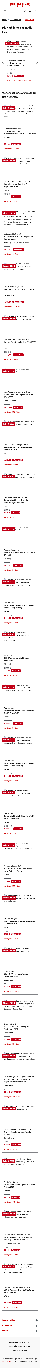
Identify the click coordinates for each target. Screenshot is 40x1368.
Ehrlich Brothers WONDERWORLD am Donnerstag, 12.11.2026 (16, 64)
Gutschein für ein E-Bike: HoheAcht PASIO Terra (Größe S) (19, 711)
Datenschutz (24, 1342)
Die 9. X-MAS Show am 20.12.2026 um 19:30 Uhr (19, 553)
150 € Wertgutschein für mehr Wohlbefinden (17, 659)
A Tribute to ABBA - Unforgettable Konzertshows (18, 237)
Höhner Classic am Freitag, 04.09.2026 (20, 342)
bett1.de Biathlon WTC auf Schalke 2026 (19, 290)
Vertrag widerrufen (20, 1350)
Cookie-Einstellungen (17, 1346)
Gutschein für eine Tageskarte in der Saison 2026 (19, 1185)
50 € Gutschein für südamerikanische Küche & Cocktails (20, 132)
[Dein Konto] (29, 11)
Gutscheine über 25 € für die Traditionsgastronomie (16, 501)
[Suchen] (24, 11)
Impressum (13, 1342)
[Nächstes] (37, 62)
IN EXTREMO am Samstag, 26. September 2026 (16, 1027)
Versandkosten (8, 1361)
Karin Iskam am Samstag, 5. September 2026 (15, 185)
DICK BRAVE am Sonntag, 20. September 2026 (16, 975)
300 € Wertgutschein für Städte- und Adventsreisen (19, 1291)
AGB (28, 1346)
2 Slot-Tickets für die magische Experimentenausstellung (17, 1080)
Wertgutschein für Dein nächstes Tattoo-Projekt (18, 448)
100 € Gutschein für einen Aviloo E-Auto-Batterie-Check (19, 869)
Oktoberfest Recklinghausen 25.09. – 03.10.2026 (19, 395)
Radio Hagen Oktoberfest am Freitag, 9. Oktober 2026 (20, 922)
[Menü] (5, 11)
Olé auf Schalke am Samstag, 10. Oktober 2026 (17, 1133)
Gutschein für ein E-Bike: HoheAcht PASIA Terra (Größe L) (19, 606)
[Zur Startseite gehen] (20, 5)
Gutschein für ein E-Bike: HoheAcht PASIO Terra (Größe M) (19, 764)
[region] (20, 62)
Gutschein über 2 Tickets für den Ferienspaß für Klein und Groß (18, 1238)
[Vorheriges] (2, 62)
